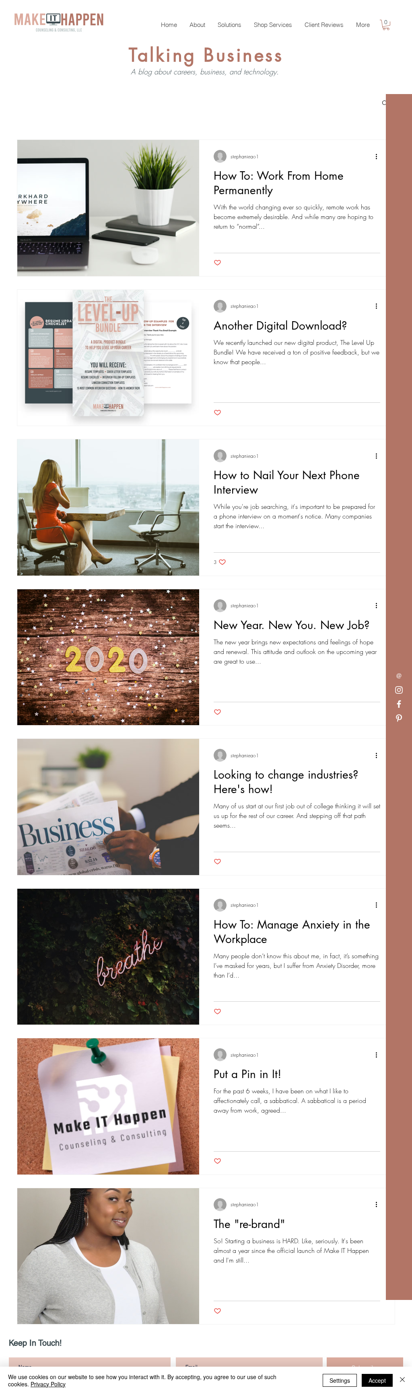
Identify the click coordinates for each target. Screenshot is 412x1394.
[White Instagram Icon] (399, 690)
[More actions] (379, 156)
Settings (340, 1380)
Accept (377, 1380)
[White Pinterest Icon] (399, 718)
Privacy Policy (48, 1384)
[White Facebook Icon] (399, 704)
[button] (386, 25)
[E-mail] (399, 676)
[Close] (402, 1380)
